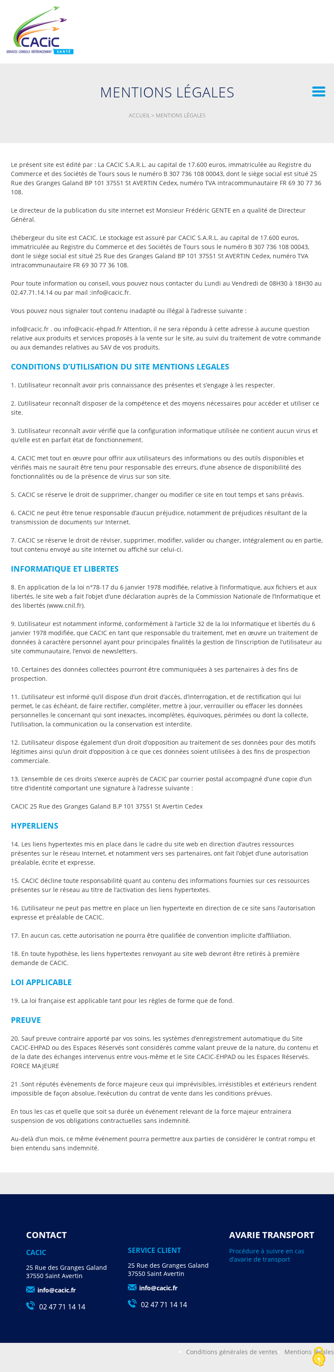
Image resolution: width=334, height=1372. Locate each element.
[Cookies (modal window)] (319, 1357)
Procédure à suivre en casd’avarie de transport (266, 1255)
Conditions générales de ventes (232, 1352)
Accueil (139, 115)
